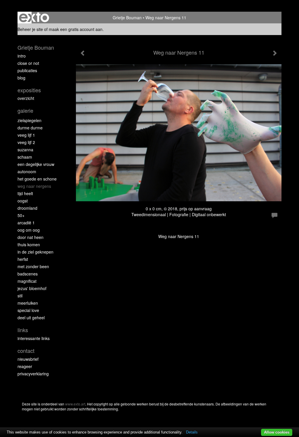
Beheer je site (30, 29)
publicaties (27, 70)
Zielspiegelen (29, 120)
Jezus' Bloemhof (32, 288)
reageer (25, 366)
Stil (20, 296)
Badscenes (28, 274)
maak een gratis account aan (75, 29)
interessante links (34, 338)
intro (22, 56)
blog (21, 78)
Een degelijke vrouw (36, 164)
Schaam (25, 157)
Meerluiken (28, 303)
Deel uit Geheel (31, 317)
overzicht (26, 98)
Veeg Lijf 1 (26, 135)
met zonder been (33, 266)
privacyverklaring (33, 374)
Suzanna (25, 149)
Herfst (23, 259)
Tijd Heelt (25, 193)
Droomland (27, 208)
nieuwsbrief (28, 359)
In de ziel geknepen (35, 252)
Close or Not (28, 63)
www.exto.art (75, 403)
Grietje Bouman (127, 17)
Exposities (29, 90)
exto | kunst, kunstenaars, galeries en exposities (34, 17)
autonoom (27, 171)
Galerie (25, 110)
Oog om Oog (29, 230)
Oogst (23, 201)
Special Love (28, 310)
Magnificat (27, 281)
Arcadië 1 (26, 223)
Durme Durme (30, 128)
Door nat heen (31, 237)
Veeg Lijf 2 (26, 142)
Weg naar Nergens (34, 186)
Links (23, 330)
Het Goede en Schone (37, 179)
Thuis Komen (29, 244)
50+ (21, 215)
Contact (26, 350)
